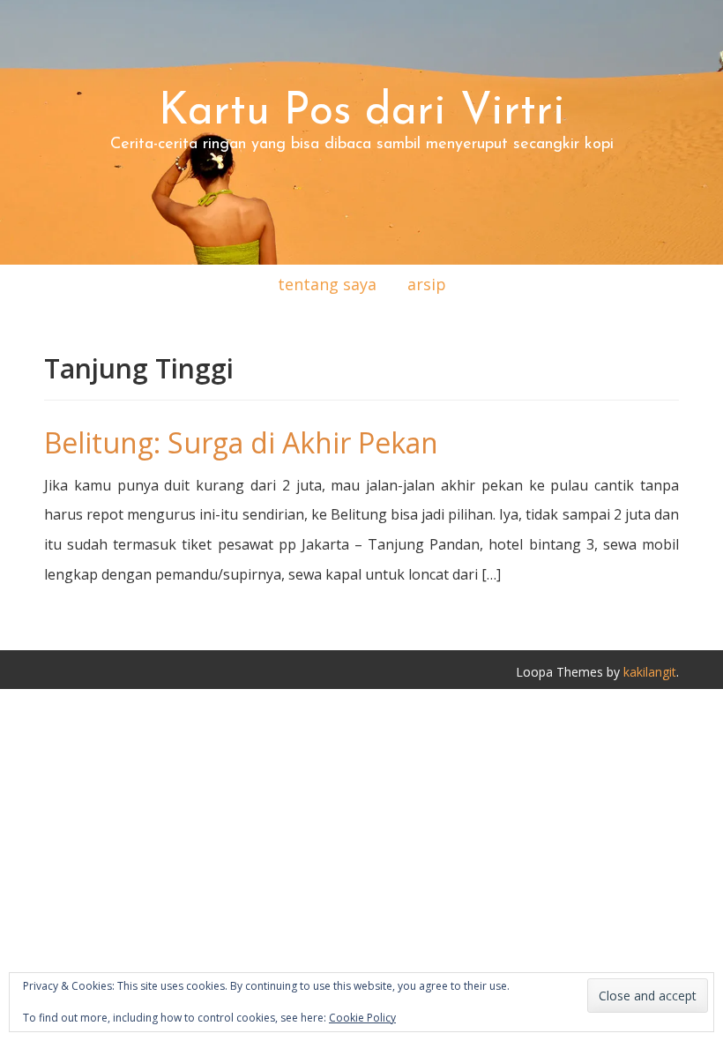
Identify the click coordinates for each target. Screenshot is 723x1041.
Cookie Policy (362, 1017)
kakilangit (649, 671)
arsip (426, 284)
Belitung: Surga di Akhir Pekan (241, 442)
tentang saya (327, 284)
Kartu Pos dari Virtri (362, 112)
